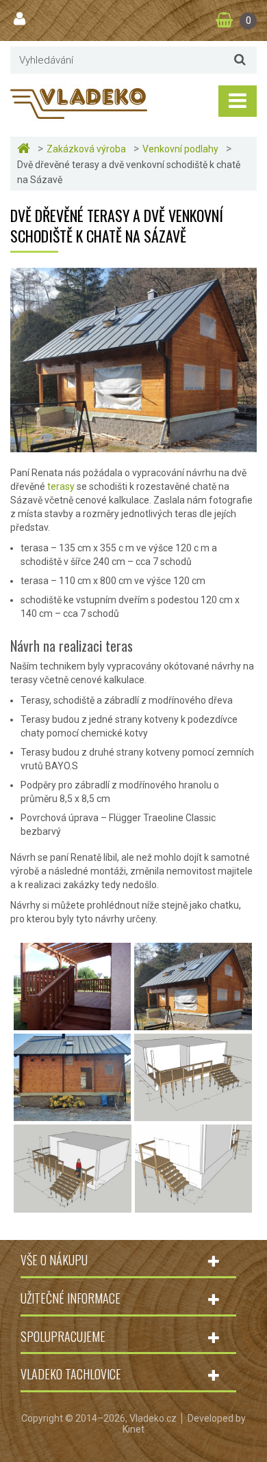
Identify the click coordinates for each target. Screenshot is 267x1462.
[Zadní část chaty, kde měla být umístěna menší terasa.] (72, 1114)
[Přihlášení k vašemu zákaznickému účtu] (21, 19)
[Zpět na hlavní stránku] (25, 148)
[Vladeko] (78, 102)
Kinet (133, 1429)
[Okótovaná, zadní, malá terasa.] (193, 1205)
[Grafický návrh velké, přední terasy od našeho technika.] (193, 1114)
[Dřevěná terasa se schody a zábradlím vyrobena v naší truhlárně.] (72, 1023)
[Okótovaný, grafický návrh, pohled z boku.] (72, 1205)
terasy (61, 486)
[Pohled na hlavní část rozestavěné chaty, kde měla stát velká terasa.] (193, 1023)
